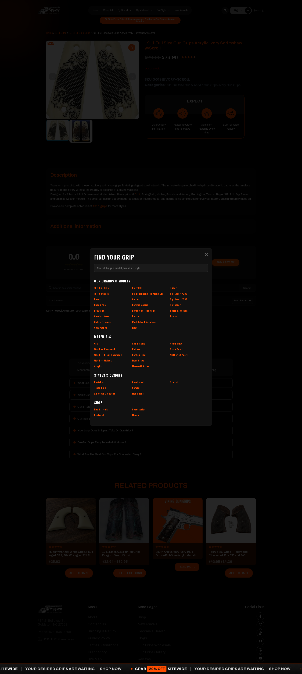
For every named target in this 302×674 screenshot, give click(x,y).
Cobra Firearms (102, 322)
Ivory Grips (138, 360)
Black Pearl (176, 349)
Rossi (135, 327)
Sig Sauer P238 (178, 293)
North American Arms (144, 310)
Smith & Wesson (179, 310)
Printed (174, 382)
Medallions (138, 393)
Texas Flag (100, 387)
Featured (99, 415)
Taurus (173, 316)
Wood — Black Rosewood (108, 355)
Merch (135, 415)
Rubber (136, 349)
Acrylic (98, 366)
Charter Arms (101, 316)
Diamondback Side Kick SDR (147, 293)
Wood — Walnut (103, 360)
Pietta (135, 316)
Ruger (173, 288)
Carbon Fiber (139, 355)
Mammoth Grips (140, 366)
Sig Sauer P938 (178, 299)
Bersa (97, 299)
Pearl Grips (176, 343)
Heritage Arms (140, 305)
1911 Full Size (101, 288)
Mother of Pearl (179, 355)
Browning (99, 310)
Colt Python (100, 327)
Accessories (139, 409)
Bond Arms (100, 305)
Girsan (135, 299)
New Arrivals (101, 409)
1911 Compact (101, 293)
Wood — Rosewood (104, 349)
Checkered (138, 382)
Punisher (99, 382)
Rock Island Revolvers (144, 322)
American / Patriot (104, 393)
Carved (136, 387)
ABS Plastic (138, 343)
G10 (96, 343)
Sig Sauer (175, 305)
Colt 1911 (137, 288)
